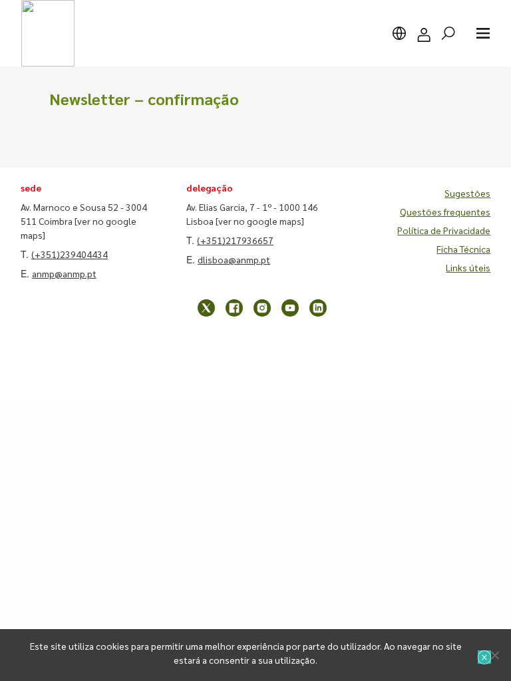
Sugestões (467, 193)
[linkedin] (318, 308)
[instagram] (262, 308)
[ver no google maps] (260, 221)
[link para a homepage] (48, 33)
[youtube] (290, 308)
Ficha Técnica (463, 249)
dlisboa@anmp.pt (234, 259)
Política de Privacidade (443, 230)
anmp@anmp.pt (64, 273)
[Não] (494, 655)
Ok (484, 657)
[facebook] (234, 308)
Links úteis (468, 267)
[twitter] (206, 308)
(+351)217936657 (235, 240)
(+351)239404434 (69, 254)
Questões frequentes (445, 211)
